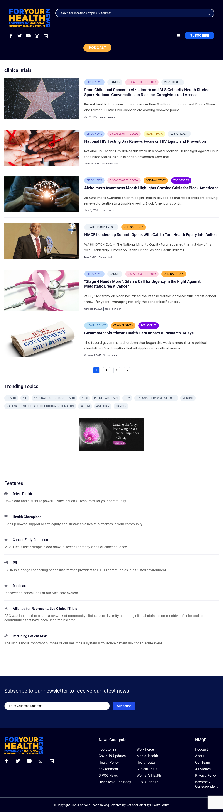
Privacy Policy (206, 775)
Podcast (201, 749)
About (199, 756)
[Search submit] (208, 13)
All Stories (203, 769)
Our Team (202, 762)
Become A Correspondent (206, 784)
